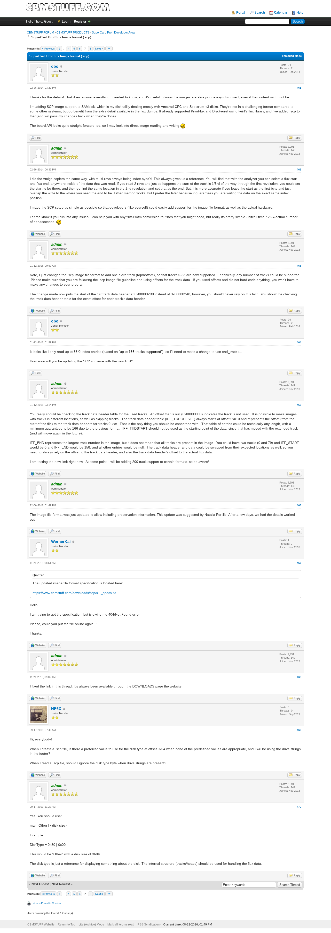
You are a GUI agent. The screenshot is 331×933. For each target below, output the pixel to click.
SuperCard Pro (102, 32)
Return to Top (66, 924)
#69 (299, 730)
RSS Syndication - (149, 924)
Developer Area (124, 32)
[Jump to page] (109, 48)
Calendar (280, 12)
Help (300, 12)
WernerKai (61, 542)
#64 (299, 342)
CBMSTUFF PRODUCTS (72, 32)
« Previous (48, 48)
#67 (299, 562)
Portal (240, 12)
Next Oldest (40, 884)
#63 (299, 265)
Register (80, 21)
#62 (299, 169)
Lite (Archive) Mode (91, 924)
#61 (299, 87)
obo (54, 66)
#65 (299, 404)
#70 (299, 806)
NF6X (56, 709)
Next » (99, 48)
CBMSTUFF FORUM (40, 32)
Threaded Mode (292, 55)
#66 (299, 505)
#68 (299, 677)
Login (66, 21)
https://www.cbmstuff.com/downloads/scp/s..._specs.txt (74, 593)
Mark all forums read (120, 924)
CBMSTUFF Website (41, 924)
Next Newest (61, 884)
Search (259, 12)
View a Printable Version (47, 903)
